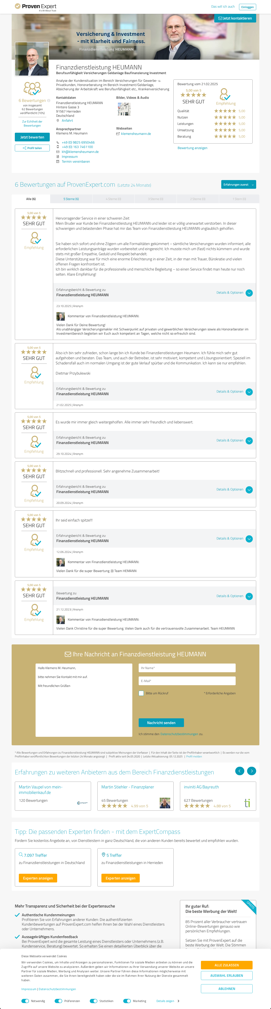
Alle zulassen (227, 965)
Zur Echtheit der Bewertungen (32, 123)
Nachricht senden (161, 722)
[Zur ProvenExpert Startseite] (35, 8)
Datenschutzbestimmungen (57, 989)
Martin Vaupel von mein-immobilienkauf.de (41, 789)
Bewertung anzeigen (176, 147)
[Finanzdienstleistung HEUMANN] (31, 59)
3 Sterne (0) (155, 199)
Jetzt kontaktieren (237, 18)
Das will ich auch (223, 6)
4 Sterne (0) (113, 199)
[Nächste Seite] (251, 771)
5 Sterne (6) (71, 199)
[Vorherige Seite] (239, 771)
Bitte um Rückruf (157, 693)
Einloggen (247, 7)
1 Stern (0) (239, 199)
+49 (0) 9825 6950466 (78, 142)
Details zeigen (165, 1001)
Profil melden (194, 756)
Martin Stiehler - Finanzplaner (127, 787)
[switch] (58, 1001)
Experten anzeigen (38, 878)
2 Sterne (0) (197, 199)
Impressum (29, 989)
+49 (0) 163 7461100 (77, 146)
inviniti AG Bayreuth (201, 787)
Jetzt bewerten (32, 137)
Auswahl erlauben (226, 975)
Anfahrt (67, 120)
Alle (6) (31, 198)
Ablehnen (226, 988)
